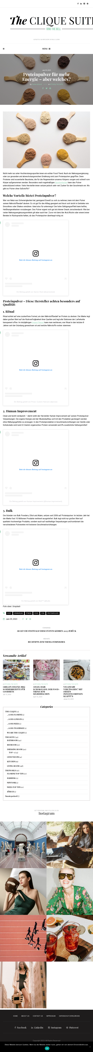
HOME (15, 1016)
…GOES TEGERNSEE (15, 728)
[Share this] (43, 88)
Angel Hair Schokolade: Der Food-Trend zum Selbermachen (46, 690)
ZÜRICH (10, 792)
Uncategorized (11, 796)
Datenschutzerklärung (69, 1016)
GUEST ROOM (13, 757)
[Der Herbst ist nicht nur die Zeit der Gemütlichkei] (23, 845)
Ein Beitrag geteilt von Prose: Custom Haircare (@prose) (35, 402)
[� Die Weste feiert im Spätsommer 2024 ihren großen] (69, 845)
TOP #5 (12, 752)
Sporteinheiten (61, 182)
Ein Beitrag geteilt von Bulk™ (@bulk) (35, 601)
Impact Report (38, 322)
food (36, 613)
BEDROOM (11, 745)
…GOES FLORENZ (14, 715)
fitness (28, 613)
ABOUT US (25, 1016)
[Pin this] (50, 88)
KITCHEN (53, 84)
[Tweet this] (46, 88)
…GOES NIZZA (13, 724)
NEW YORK (11, 783)
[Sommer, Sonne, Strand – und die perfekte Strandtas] (23, 985)
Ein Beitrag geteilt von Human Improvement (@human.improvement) (35, 501)
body (9, 613)
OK (47, 1048)
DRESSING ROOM (14, 749)
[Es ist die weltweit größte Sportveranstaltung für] (23, 938)
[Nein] (90, 1047)
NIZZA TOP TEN (13, 787)
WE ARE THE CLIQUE (16, 733)
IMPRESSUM (51, 1016)
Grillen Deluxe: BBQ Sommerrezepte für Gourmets (14, 689)
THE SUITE (59, 84)
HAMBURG (11, 778)
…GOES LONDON (14, 719)
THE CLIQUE (10, 711)
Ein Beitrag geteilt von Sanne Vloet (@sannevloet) (36, 292)
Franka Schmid (37, 84)
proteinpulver (52, 613)
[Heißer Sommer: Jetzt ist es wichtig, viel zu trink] (69, 938)
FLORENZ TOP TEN (15, 774)
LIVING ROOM (13, 766)
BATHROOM (12, 740)
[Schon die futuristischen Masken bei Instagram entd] (23, 891)
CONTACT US (38, 1016)
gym (42, 613)
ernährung (18, 613)
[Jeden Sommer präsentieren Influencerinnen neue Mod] (69, 891)
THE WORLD (10, 770)
